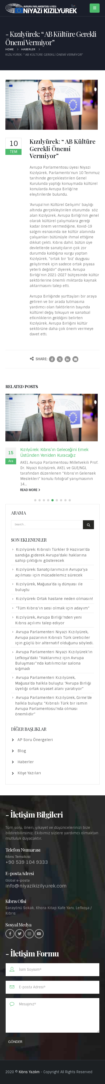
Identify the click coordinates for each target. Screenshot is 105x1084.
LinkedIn (68, 359)
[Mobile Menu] (95, 8)
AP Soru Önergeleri (35, 739)
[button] (35, 500)
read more (29, 490)
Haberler (26, 761)
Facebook (52, 359)
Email (75, 359)
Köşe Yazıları (29, 773)
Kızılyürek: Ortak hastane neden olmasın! (54, 598)
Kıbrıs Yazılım (29, 1072)
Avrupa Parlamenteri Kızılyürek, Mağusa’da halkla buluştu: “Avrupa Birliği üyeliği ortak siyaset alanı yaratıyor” (53, 683)
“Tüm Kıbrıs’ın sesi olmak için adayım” (53, 608)
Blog (22, 750)
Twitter (60, 359)
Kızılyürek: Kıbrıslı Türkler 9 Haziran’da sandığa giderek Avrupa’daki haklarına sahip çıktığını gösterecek (52, 555)
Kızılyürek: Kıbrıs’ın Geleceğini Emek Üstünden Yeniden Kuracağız (54, 452)
